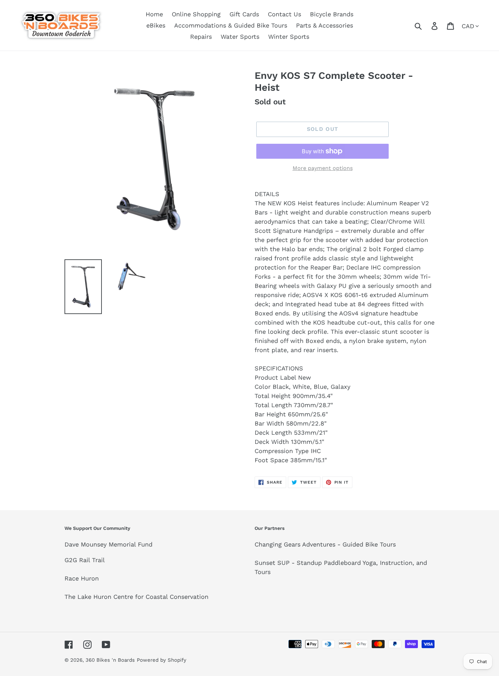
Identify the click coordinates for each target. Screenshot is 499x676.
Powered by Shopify (161, 660)
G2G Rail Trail (84, 560)
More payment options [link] (323, 168)
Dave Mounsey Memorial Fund (108, 544)
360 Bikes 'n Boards (110, 660)
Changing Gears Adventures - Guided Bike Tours (325, 544)
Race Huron (81, 578)
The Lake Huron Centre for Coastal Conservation (136, 596)
